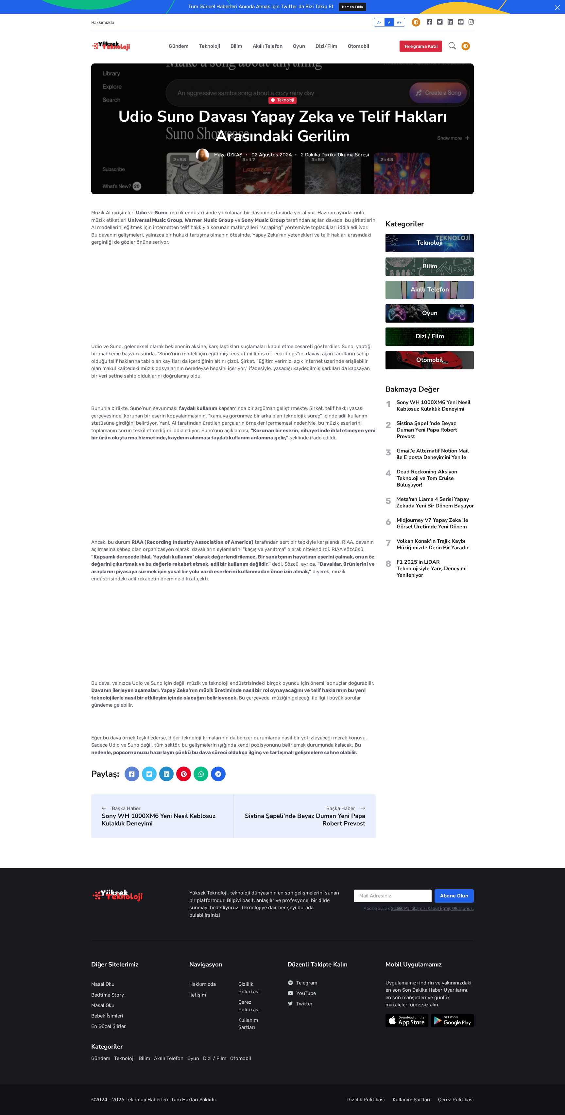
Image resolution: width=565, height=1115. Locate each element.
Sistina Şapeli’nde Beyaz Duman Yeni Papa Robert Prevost (305, 820)
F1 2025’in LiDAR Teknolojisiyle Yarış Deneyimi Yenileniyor (432, 568)
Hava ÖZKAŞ (228, 155)
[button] (452, 46)
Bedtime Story (107, 995)
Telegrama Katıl (421, 46)
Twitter (304, 1004)
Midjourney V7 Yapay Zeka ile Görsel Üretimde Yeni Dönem (432, 523)
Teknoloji (209, 46)
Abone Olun (454, 896)
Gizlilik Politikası (249, 988)
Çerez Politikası (249, 1006)
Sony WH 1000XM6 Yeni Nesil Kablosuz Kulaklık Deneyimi (158, 820)
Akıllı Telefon (267, 46)
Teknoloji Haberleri (147, 1100)
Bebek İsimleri (107, 1016)
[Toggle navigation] (465, 46)
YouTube (306, 993)
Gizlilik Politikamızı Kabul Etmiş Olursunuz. (432, 908)
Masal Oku (102, 984)
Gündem (179, 46)
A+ (399, 22)
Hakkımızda (102, 22)
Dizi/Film (326, 46)
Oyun (299, 46)
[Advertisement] (233, 297)
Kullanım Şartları (248, 1024)
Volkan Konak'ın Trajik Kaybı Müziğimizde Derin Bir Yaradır (433, 544)
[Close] (557, 7)
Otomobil (358, 46)
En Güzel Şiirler (108, 1026)
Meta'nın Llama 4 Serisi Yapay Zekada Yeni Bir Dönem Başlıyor (435, 502)
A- (379, 22)
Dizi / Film (430, 336)
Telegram (306, 983)
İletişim (197, 995)
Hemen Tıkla (352, 7)
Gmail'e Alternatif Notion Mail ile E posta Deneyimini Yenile (433, 454)
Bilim (236, 46)
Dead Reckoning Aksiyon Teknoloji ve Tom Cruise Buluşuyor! (427, 478)
